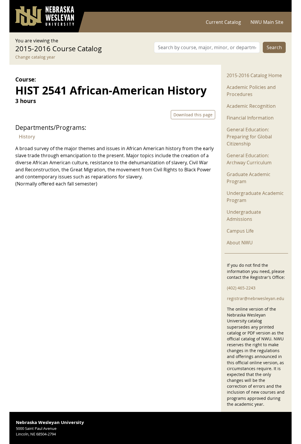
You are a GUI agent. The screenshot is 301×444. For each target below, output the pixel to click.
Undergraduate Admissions (244, 215)
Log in (278, 6)
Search (274, 47)
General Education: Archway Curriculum (249, 159)
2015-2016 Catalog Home (254, 75)
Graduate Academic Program (248, 178)
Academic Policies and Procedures (251, 90)
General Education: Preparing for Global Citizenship (249, 136)
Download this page (193, 114)
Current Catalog (223, 22)
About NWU (240, 242)
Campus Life (240, 231)
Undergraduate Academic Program (255, 196)
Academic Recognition (251, 106)
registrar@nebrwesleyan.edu (255, 298)
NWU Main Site (266, 22)
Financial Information (250, 118)
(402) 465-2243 (241, 288)
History (27, 136)
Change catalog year (35, 57)
